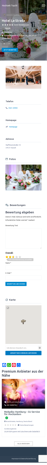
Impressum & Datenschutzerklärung (24, 458)
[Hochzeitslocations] (5, 15)
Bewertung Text (11, 225)
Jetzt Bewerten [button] (9, 50)
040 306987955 (12, 405)
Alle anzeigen (23, 443)
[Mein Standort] (39, 348)
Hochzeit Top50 (9, 5)
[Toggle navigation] (43, 5)
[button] (23, 322)
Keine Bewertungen (21, 25)
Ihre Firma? (8, 32)
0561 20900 (13, 108)
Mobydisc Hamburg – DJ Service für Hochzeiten (22, 413)
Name (8, 263)
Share (8, 43)
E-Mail (8, 273)
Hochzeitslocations (15, 15)
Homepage (13, 127)
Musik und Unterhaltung (15, 402)
